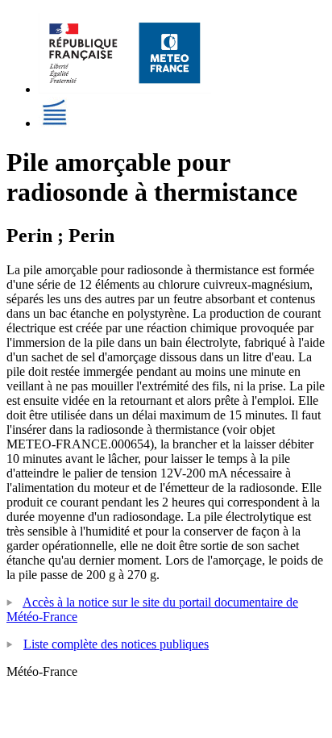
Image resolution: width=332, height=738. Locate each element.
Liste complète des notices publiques (116, 644)
